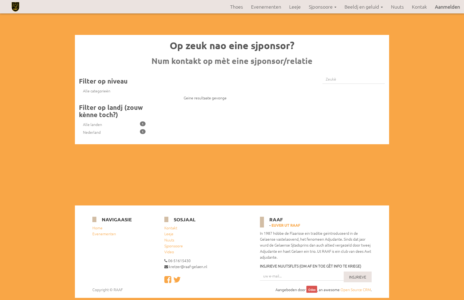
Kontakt (170, 227)
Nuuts (169, 240)
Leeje (168, 233)
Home (97, 227)
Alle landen (113, 124)
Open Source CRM (355, 289)
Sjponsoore (173, 245)
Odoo (312, 290)
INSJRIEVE (357, 277)
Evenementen (104, 233)
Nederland (113, 132)
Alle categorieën (96, 90)
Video (169, 251)
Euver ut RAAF (285, 225)
